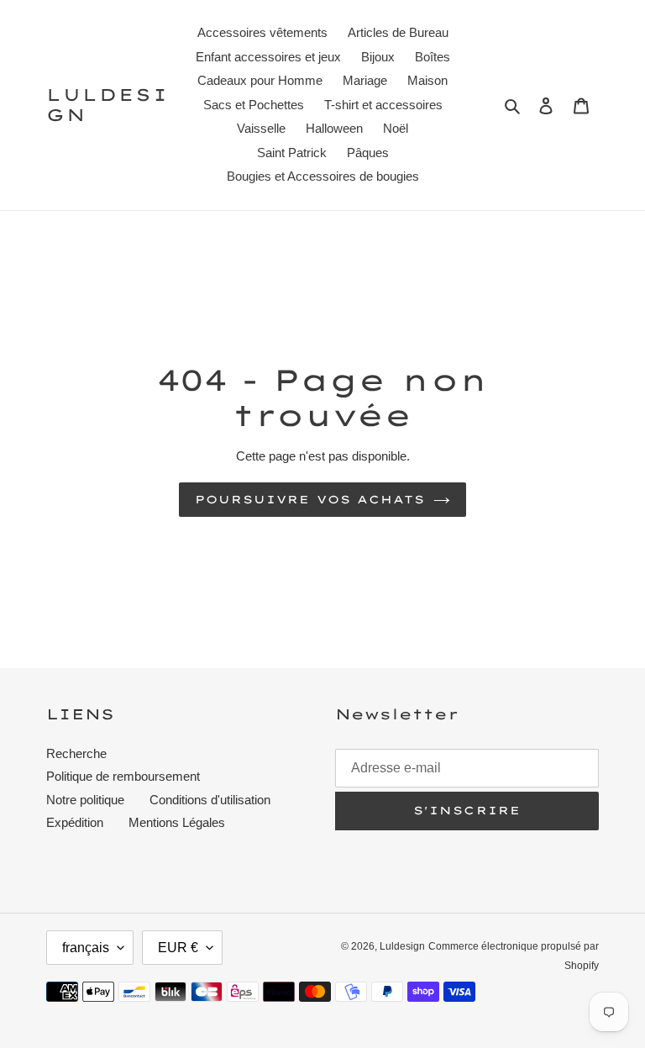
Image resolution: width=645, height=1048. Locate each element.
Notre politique (85, 800)
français (85, 947)
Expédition (74, 822)
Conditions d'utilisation (209, 800)
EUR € (178, 947)
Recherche (76, 753)
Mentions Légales (176, 822)
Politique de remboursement (123, 776)
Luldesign (107, 105)
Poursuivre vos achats (310, 499)
